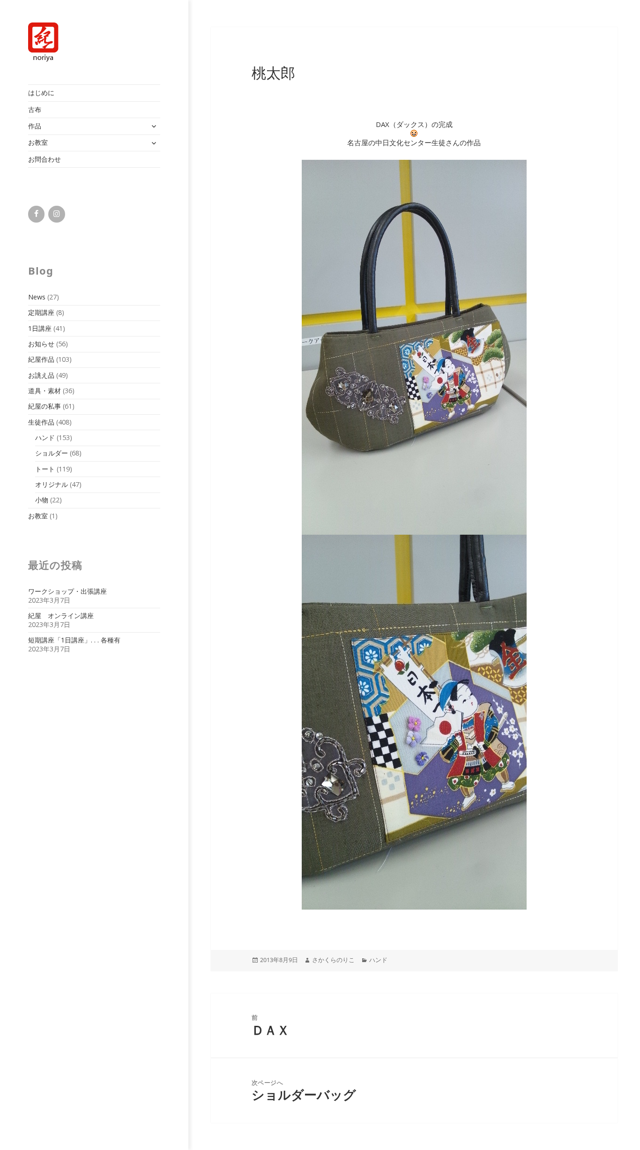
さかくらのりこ (333, 960)
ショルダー (51, 452)
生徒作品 (41, 422)
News (36, 296)
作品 (34, 125)
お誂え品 (41, 375)
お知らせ (41, 343)
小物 (41, 499)
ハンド (45, 437)
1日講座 (40, 328)
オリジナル (51, 484)
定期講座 (41, 312)
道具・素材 (44, 390)
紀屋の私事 (44, 406)
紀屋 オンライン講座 (61, 615)
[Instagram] (56, 214)
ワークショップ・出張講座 (67, 591)
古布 (34, 109)
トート (45, 468)
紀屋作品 (41, 359)
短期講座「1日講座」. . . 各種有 (74, 639)
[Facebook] (36, 214)
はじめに (41, 92)
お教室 (38, 142)
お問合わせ (44, 159)
